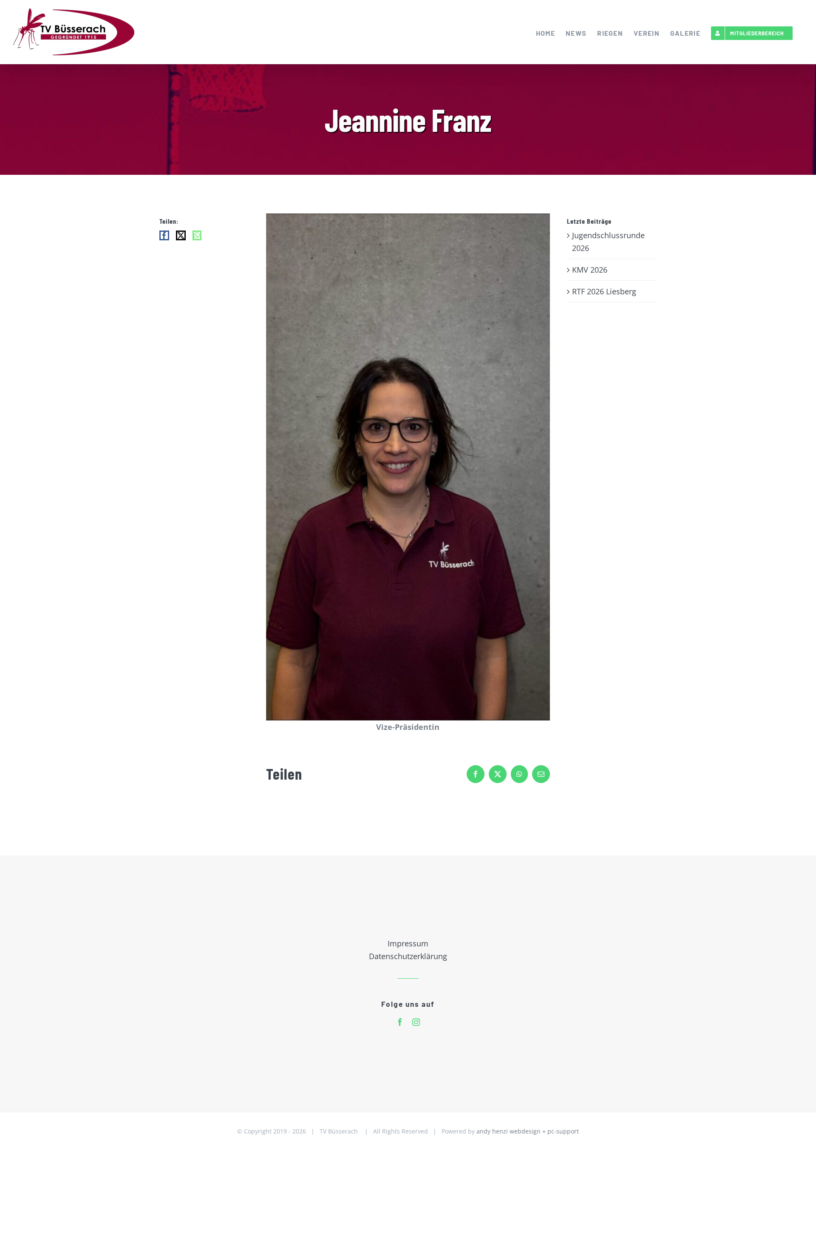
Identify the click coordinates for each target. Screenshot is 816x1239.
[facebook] (400, 1022)
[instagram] (416, 1022)
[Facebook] (164, 235)
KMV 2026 (589, 270)
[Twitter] (181, 235)
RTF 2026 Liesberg (604, 291)
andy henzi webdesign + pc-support (527, 1131)
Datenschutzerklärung (408, 956)
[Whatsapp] (197, 235)
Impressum (408, 943)
